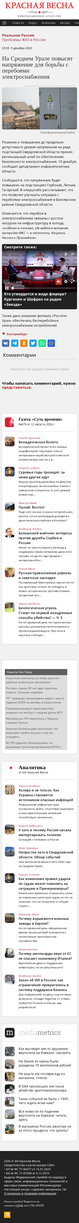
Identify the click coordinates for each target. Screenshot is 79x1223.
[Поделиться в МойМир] (51, 343)
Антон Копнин (28, 949)
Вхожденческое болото (38, 442)
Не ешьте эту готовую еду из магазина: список (42, 1076)
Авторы (65, 23)
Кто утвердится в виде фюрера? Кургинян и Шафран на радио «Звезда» (35, 299)
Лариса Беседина (29, 604)
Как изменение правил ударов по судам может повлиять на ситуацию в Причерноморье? (44, 884)
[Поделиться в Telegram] (14, 343)
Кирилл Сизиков (29, 874)
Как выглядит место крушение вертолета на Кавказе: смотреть (45, 1050)
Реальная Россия (18, 35)
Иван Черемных (28, 848)
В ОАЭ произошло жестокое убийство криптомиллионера (43, 1088)
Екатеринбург (17, 334)
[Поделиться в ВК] (5, 343)
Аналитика (48, 23)
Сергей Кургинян (30, 438)
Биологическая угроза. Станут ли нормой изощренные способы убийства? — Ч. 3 (45, 613)
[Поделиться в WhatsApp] (42, 343)
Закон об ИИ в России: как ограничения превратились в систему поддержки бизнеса (44, 985)
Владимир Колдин (30, 529)
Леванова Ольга (29, 914)
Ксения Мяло (27, 569)
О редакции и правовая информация (30, 1193)
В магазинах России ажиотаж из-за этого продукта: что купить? (45, 1128)
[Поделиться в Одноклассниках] (24, 343)
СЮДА (19, 1205)
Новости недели (29, 468)
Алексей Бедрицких (31, 826)
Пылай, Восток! (31, 507)
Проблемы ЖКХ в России (24, 39)
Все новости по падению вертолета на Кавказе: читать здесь (42, 1115)
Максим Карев (28, 503)
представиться (16, 387)
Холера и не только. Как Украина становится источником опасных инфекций (46, 795)
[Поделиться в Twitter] (33, 343)
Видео (33, 23)
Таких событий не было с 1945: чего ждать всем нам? (44, 1101)
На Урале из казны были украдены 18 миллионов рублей (45, 1063)
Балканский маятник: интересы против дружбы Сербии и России (45, 538)
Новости (18, 23)
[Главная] (39, 9)
